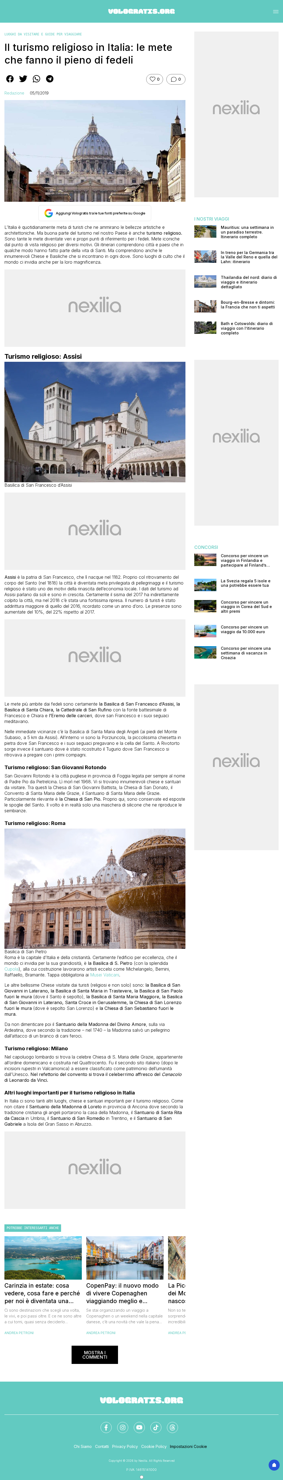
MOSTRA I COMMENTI (94, 1355)
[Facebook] (103, 1424)
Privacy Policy (125, 1446)
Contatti (102, 1446)
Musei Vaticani (104, 975)
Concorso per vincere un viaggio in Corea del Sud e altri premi (246, 607)
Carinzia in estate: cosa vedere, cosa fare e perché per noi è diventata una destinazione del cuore (42, 1293)
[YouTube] (136, 1424)
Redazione (14, 93)
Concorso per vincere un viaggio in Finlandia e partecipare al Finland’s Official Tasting (244, 560)
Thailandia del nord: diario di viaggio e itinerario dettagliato (249, 282)
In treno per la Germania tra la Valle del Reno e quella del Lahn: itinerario (249, 257)
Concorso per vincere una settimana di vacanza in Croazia (246, 653)
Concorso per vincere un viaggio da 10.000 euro (244, 629)
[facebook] (9, 82)
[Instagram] (119, 1424)
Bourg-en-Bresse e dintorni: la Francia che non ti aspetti (248, 304)
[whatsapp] (36, 82)
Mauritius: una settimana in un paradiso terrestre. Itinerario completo (247, 232)
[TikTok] (152, 1424)
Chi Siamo (83, 1446)
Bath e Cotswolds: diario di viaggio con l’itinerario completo (247, 328)
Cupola (11, 969)
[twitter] (23, 82)
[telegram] (49, 82)
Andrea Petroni (19, 1333)
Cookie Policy (154, 1446)
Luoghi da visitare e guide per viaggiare (43, 34)
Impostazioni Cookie (188, 1446)
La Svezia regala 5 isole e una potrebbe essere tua (246, 583)
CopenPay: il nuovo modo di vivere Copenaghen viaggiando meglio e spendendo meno (122, 1293)
